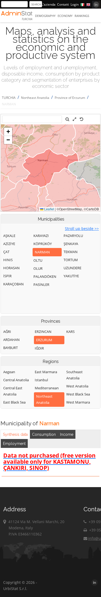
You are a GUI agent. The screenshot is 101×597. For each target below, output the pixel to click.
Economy (65, 16)
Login (75, 4)
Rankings (82, 16)
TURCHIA (9, 97)
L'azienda (48, 4)
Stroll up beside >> (82, 228)
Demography (45, 16)
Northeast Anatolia (35, 97)
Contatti (63, 4)
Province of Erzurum (70, 97)
